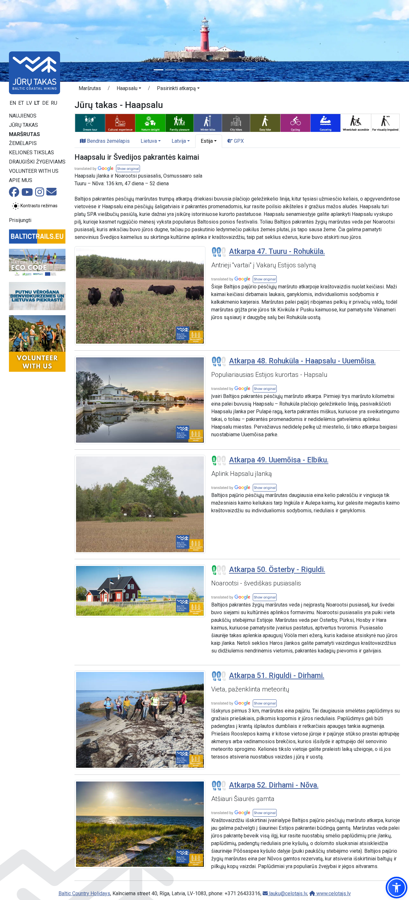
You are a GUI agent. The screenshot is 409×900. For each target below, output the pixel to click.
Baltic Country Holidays (84, 893)
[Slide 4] (193, 69)
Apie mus (20, 180)
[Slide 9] (250, 69)
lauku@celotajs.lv (287, 893)
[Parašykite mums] (51, 194)
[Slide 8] (239, 69)
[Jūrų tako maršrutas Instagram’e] (39, 194)
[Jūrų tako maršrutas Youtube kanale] (27, 194)
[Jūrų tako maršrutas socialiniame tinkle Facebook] (14, 194)
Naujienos (22, 116)
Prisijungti (20, 220)
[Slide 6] (216, 69)
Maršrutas (24, 134)
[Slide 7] (227, 69)
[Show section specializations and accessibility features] (237, 122)
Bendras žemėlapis (108, 141)
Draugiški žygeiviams (37, 162)
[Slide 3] (181, 69)
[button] (128, 89)
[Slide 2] (170, 69)
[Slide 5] (204, 69)
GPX (238, 141)
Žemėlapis (23, 143)
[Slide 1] (158, 69)
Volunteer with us (33, 171)
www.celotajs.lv (333, 893)
